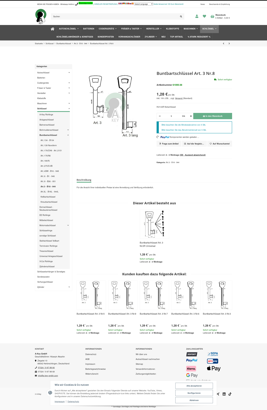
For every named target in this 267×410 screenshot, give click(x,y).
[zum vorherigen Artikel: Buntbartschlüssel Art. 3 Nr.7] (223, 43)
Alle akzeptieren (194, 386)
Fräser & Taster (44, 88)
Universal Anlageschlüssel (50, 256)
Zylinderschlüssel (47, 266)
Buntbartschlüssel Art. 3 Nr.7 (154, 313)
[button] (197, 16)
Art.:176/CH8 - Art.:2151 (51, 150)
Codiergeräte (43, 82)
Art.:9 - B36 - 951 (48, 181)
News (203, 4)
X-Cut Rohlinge (46, 261)
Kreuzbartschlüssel (49, 201)
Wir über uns (141, 354)
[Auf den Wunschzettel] (166, 213)
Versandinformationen (145, 369)
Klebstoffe (41, 98)
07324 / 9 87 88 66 (46, 367)
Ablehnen (194, 400)
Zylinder (40, 287)
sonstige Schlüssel (47, 235)
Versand (179, 98)
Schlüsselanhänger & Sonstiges (51, 271)
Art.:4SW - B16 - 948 (50, 171)
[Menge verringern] (160, 116)
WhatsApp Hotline (86, 3)
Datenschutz (90, 354)
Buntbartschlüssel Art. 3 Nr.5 (91, 313)
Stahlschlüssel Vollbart (49, 240)
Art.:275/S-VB (46, 165)
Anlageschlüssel (46, 119)
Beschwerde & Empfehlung (219, 4)
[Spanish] (133, 4)
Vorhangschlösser (45, 281)
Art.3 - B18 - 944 (172, 162)
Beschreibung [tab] (84, 179)
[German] (124, 4)
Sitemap (139, 363)
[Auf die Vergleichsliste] (159, 213)
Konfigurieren (194, 393)
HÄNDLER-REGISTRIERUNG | (106, 4)
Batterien (41, 77)
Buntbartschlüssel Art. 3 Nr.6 (185, 313)
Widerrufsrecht (91, 373)
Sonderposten (43, 276)
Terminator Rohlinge (48, 245)
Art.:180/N (45, 160)
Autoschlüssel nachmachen (148, 359)
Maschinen (42, 103)
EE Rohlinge (44, 215)
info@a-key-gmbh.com (48, 375)
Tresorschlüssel (46, 251)
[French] (121, 4)
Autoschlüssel (43, 72)
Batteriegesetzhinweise (95, 369)
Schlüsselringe (45, 230)
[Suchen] (181, 16)
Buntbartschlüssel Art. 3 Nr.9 (122, 313)
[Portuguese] (128, 4)
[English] (119, 4)
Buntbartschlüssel (48, 135)
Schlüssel (42, 108)
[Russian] (130, 4)
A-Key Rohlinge (46, 114)
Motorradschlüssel (47, 225)
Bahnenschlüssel (46, 124)
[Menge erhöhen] (190, 116)
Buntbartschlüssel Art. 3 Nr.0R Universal (151, 244)
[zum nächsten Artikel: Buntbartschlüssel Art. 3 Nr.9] (229, 43)
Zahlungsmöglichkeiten (146, 373)
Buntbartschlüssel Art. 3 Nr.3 (217, 313)
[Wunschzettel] (204, 16)
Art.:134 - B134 (47, 140)
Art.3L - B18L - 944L (50, 191)
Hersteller (41, 93)
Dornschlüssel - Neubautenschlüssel (48, 208)
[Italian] (126, 4)
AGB (87, 359)
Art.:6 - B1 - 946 (48, 176)
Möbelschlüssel (46, 220)
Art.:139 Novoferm (49, 145)
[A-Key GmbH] (41, 16)
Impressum (90, 363)
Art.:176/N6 (46, 155)
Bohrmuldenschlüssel (48, 129)
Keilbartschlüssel (48, 196)
